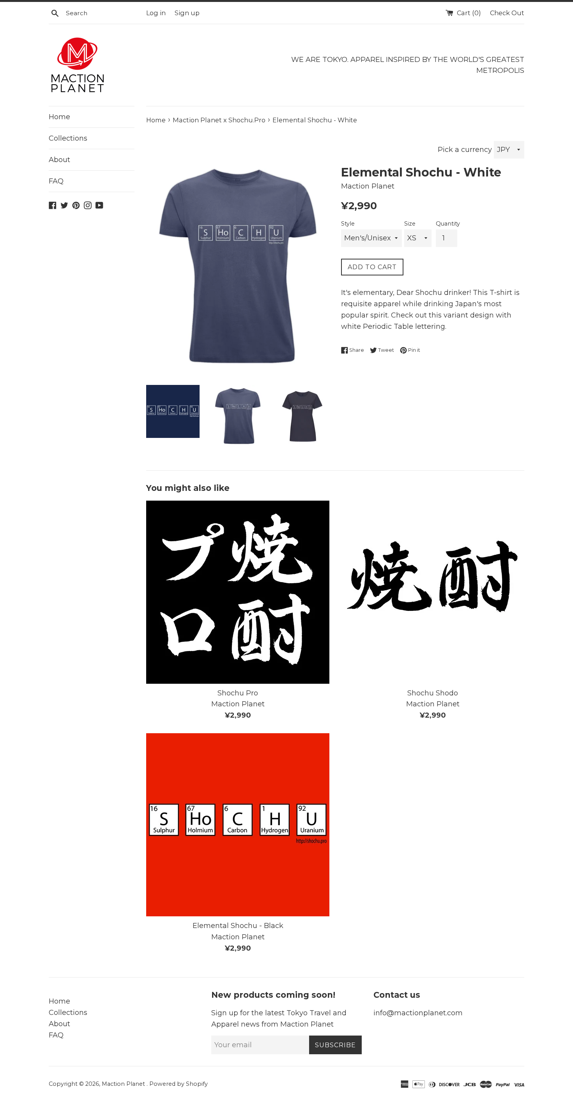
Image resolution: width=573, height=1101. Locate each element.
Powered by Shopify (178, 1083)
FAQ (56, 181)
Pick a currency (466, 149)
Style (348, 223)
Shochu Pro (238, 693)
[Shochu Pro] (237, 592)
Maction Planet (124, 1083)
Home (59, 117)
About (59, 159)
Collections (68, 138)
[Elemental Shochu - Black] (237, 824)
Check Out (507, 13)
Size (410, 223)
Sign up (187, 13)
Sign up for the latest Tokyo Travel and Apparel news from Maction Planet (279, 1019)
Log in (156, 13)
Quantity (448, 223)
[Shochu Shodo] (432, 592)
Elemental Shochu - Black (238, 925)
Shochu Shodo (432, 693)
